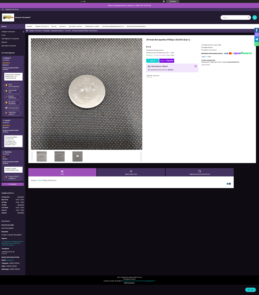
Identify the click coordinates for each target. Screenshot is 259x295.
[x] (230, 184)
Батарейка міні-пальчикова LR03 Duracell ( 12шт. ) (10, 142)
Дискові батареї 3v (57, 31)
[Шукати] (248, 17)
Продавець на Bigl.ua (129, 279)
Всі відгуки (12, 184)
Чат (252, 290)
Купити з (163, 61)
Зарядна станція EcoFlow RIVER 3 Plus (12, 169)
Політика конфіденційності (147, 281)
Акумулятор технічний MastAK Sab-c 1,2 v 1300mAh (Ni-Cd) (12, 76)
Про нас (54, 26)
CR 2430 (68, 31)
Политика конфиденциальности (113, 26)
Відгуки (4, 42)
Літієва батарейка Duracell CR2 (11, 138)
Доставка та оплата (75, 26)
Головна (29, 26)
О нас (3, 35)
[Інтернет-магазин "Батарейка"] (8, 17)
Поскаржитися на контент (130, 281)
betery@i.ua (10, 260)
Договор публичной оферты (136, 26)
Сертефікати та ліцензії (10, 38)
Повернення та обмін (92, 26)
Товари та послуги (41, 26)
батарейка (39, 180)
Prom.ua (139, 277)
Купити (152, 61)
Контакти (63, 26)
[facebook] (228, 184)
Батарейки (46, 31)
